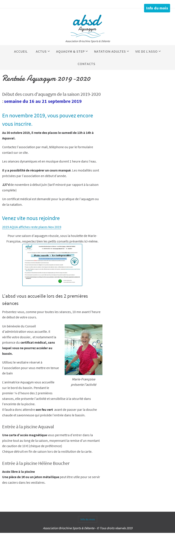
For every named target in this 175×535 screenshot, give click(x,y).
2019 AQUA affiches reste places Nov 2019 (31, 227)
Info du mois (157, 8)
